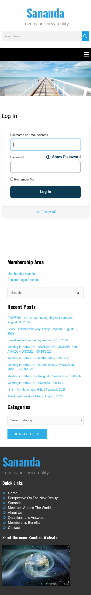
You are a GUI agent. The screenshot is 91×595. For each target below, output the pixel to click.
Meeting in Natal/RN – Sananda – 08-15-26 (36, 383)
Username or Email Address (29, 135)
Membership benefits (21, 273)
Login (23, 280)
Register (13, 280)
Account (33, 280)
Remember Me (23, 179)
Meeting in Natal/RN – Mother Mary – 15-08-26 (38, 358)
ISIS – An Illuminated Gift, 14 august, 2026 (36, 389)
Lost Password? (45, 212)
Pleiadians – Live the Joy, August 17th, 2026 (37, 340)
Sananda (45, 12)
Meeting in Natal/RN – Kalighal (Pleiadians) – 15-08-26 (44, 376)
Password (17, 157)
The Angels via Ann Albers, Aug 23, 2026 (35, 396)
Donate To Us (27, 434)
